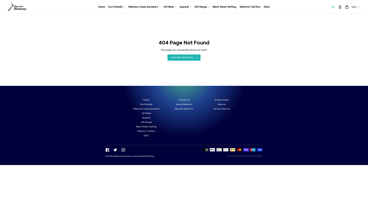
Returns (222, 104)
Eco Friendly (146, 104)
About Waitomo (184, 104)
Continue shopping (181, 57)
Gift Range (146, 122)
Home (146, 100)
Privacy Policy (222, 100)
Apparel (146, 117)
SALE (146, 135)
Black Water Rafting (146, 126)
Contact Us (184, 100)
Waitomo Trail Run (146, 131)
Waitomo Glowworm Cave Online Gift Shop (133, 156)
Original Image (255, 156)
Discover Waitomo (184, 109)
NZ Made (146, 113)
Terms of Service (221, 109)
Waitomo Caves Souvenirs (146, 109)
